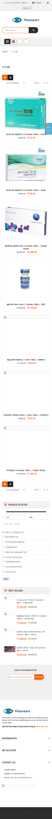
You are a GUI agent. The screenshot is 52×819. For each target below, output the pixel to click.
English (38, 2)
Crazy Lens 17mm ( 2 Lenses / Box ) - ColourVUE (30, 601)
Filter (6, 579)
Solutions (10, 571)
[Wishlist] (19, 41)
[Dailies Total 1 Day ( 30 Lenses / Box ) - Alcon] (9, 649)
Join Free (15, 2)
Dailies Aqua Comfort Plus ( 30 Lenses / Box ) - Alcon (31, 633)
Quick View (26, 105)
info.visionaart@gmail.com (21, 777)
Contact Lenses (13, 557)
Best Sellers (11, 537)
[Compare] (26, 41)
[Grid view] (5, 77)
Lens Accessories (13, 566)
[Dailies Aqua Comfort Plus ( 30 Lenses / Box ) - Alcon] (9, 633)
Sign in (24, 2)
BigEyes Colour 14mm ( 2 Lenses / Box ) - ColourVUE (32, 617)
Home (4, 51)
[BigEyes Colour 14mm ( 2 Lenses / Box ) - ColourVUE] (9, 617)
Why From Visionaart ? (15, 552)
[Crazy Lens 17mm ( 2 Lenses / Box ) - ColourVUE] (9, 601)
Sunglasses (11, 547)
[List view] (10, 77)
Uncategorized (12, 561)
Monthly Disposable (14, 542)
